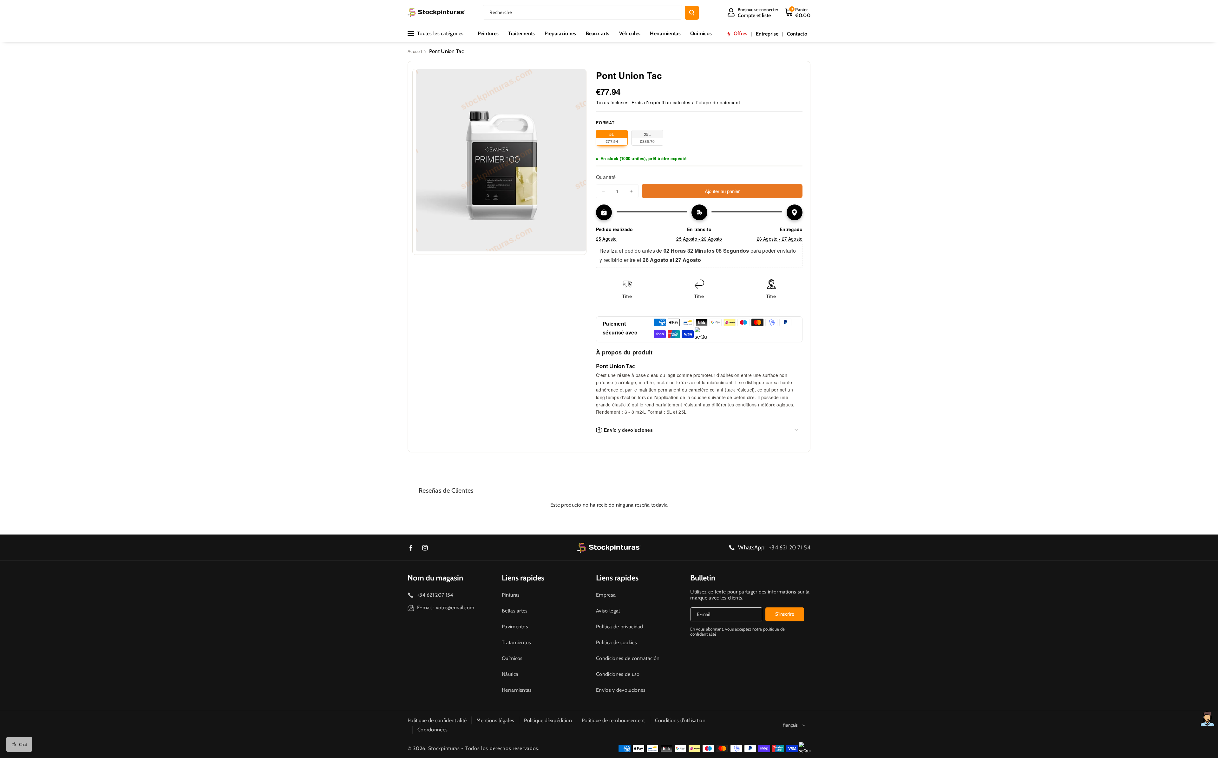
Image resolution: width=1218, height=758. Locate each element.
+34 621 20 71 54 (789, 547)
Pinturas (511, 595)
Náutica (510, 674)
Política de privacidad (619, 627)
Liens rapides (523, 577)
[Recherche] (692, 13)
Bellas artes (515, 611)
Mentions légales (495, 720)
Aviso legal (608, 611)
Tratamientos (516, 642)
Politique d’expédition (548, 720)
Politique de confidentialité (437, 720)
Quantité (606, 177)
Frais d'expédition (651, 102)
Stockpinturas (444, 748)
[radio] (612, 138)
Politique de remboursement (613, 720)
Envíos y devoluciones (620, 690)
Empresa (606, 595)
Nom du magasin (435, 577)
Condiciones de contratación (627, 658)
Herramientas (517, 690)
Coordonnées (432, 730)
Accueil (415, 51)
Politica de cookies (616, 642)
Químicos (512, 658)
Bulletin (702, 577)
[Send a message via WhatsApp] (1207, 718)
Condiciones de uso (617, 674)
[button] (797, 12)
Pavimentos (515, 627)
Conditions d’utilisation (680, 720)
